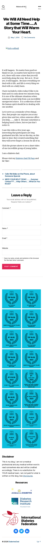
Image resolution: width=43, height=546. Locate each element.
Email (4, 238)
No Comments (29, 37)
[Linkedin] (27, 531)
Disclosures (28, 476)
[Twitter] (21, 531)
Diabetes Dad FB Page (25, 158)
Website (5, 248)
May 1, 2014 (15, 37)
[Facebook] (16, 531)
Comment (6, 208)
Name (5, 228)
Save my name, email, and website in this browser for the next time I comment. (21, 259)
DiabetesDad (14, 542)
